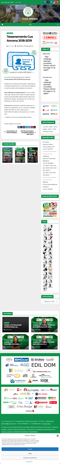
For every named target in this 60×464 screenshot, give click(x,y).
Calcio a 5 (6, 322)
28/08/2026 (8, 329)
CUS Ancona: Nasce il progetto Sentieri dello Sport (27, 132)
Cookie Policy (29, 461)
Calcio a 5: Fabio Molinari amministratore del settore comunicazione (44, 327)
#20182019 (20, 46)
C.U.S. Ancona (30, 18)
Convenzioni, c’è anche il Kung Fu (11, 131)
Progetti (6, 148)
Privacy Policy (46, 423)
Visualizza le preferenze (30, 458)
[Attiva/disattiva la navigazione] (30, 24)
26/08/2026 (37, 329)
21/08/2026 (37, 347)
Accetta (30, 449)
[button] (57, 435)
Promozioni (10, 33)
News (31, 148)
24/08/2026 (8, 347)
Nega (30, 453)
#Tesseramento (28, 46)
